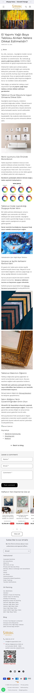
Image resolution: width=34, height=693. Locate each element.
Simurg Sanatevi (25, 393)
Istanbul (5, 593)
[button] (3, 7)
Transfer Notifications (9, 582)
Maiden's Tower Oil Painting (11, 594)
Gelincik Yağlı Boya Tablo (10, 602)
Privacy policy (24, 684)
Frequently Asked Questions (11, 578)
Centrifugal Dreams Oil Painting (22, 516)
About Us (6, 563)
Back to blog (18, 445)
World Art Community (13, 434)
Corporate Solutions (9, 559)
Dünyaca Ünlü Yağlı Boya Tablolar (13, 624)
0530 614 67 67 (9, 639)
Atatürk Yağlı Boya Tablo (10, 606)
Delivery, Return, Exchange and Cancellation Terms (16, 569)
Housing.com (9, 436)
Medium (8, 438)
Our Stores (6, 574)
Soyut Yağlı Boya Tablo (10, 608)
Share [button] (5, 49)
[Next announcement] (31, 2)
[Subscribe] (29, 551)
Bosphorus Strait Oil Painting (12, 600)
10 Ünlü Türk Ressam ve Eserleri (13, 621)
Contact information (13, 687)
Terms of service (12, 690)
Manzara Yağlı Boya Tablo (11, 604)
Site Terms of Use (8, 565)
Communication (8, 576)
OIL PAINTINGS (7, 591)
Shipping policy (23, 690)
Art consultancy (8, 561)
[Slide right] (21, 529)
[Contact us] (3, 690)
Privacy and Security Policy (11, 566)
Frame (5, 572)
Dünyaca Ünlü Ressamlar (10, 622)
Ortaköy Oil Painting (9, 598)
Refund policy (24, 687)
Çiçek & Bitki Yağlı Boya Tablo (12, 610)
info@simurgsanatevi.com (13, 641)
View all (17, 534)
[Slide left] (13, 529)
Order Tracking (7, 580)
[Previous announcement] (3, 2)
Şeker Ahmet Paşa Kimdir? (11, 626)
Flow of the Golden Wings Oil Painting (8, 516)
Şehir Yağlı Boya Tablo (10, 612)
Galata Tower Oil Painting (11, 596)
